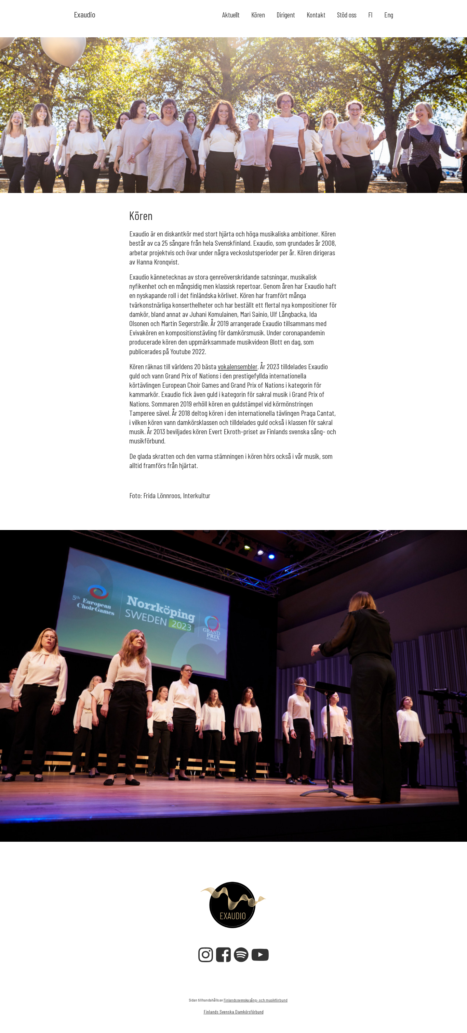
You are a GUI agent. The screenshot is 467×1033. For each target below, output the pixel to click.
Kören (258, 15)
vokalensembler (237, 366)
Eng (388, 15)
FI (370, 15)
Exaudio (84, 14)
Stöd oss (347, 15)
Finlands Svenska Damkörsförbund (234, 1012)
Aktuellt (231, 15)
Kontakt (316, 15)
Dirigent (286, 15)
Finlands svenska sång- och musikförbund (256, 999)
